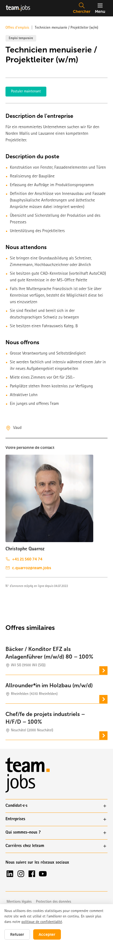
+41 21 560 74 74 (27, 559)
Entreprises (15, 819)
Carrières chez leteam (24, 846)
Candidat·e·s (16, 806)
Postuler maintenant (26, 91)
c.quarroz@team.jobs (31, 568)
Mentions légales (19, 902)
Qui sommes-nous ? (23, 833)
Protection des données (53, 902)
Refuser (17, 934)
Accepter (47, 934)
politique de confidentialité (41, 922)
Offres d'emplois (17, 28)
